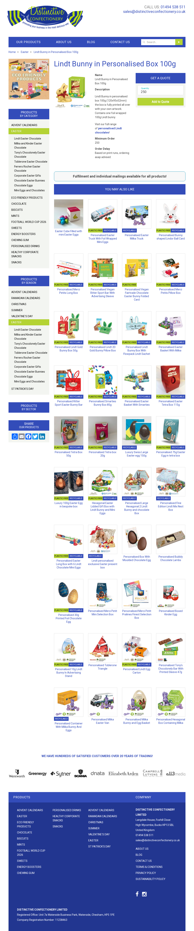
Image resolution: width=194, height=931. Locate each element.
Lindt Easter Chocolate (27, 138)
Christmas (18, 304)
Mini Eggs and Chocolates (29, 190)
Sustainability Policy (150, 879)
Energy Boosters (23, 234)
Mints (15, 215)
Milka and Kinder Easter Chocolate (28, 145)
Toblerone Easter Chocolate (30, 161)
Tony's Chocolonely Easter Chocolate (29, 154)
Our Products (28, 42)
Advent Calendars (24, 125)
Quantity (145, 88)
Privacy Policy (146, 872)
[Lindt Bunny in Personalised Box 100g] (72, 90)
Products (21, 797)
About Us (64, 42)
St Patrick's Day (22, 388)
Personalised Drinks (25, 246)
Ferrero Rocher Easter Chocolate (27, 168)
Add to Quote (160, 101)
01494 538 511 (173, 7)
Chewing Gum (20, 240)
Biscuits (17, 209)
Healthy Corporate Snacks (25, 254)
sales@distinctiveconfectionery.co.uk (154, 11)
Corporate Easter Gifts (27, 175)
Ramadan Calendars (25, 298)
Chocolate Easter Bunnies (29, 180)
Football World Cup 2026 (28, 221)
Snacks (16, 262)
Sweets (16, 227)
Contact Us (120, 42)
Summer (17, 310)
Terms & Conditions (149, 866)
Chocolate (19, 203)
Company (143, 797)
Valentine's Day (22, 316)
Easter (16, 131)
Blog (91, 42)
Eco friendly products (27, 197)
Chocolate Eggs (23, 185)
